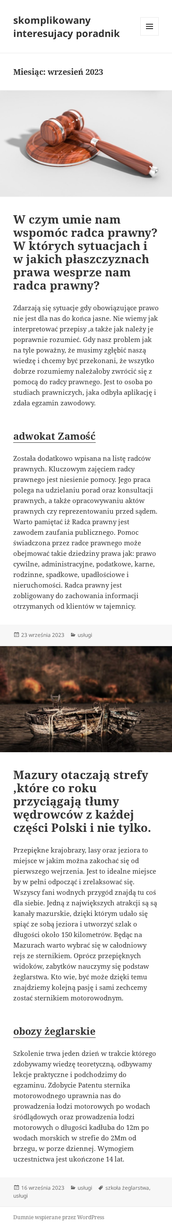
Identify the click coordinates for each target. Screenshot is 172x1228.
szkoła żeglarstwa (127, 1187)
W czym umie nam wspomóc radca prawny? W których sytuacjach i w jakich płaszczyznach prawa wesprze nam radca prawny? (85, 252)
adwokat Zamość (54, 435)
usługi (85, 635)
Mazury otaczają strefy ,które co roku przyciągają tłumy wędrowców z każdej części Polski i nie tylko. (82, 801)
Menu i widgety (150, 35)
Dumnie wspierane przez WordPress (58, 1217)
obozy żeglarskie (54, 1030)
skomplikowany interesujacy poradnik (66, 26)
